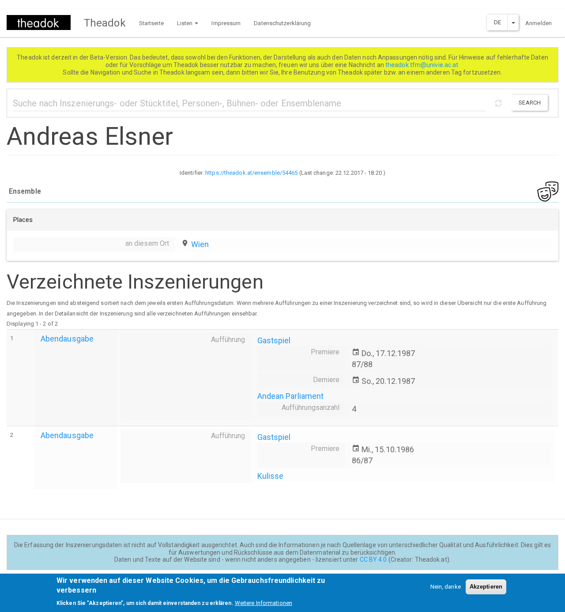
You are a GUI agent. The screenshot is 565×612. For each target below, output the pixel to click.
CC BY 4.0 (373, 559)
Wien (200, 244)
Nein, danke (445, 586)
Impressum (226, 23)
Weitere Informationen (263, 603)
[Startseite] (42, 22)
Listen (185, 23)
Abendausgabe (67, 338)
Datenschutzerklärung (282, 23)
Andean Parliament (290, 396)
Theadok (105, 23)
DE (497, 22)
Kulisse (270, 476)
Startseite (151, 23)
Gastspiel (274, 340)
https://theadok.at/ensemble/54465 (251, 172)
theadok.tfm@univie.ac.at (422, 64)
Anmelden (538, 23)
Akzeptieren (486, 586)
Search (530, 102)
